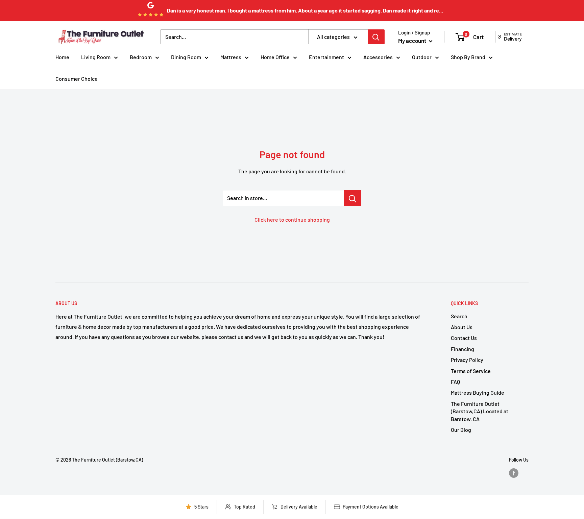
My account (412, 40)
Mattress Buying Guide (477, 392)
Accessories (378, 57)
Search (459, 316)
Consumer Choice (76, 78)
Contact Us (464, 338)
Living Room (96, 57)
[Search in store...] (352, 198)
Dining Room (186, 57)
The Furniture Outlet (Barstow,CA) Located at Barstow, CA (479, 411)
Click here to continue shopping (292, 219)
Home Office (275, 57)
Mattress (230, 57)
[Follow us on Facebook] (513, 473)
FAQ (455, 381)
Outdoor (422, 57)
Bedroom (141, 57)
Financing (462, 349)
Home (62, 57)
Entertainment (326, 57)
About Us (461, 327)
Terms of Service (471, 371)
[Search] (376, 36)
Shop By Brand (468, 57)
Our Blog (461, 429)
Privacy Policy (467, 359)
